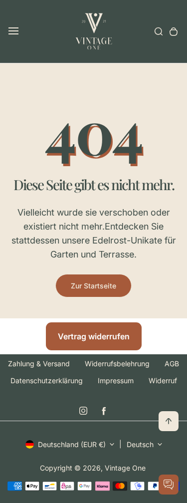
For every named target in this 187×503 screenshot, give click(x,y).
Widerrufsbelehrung (117, 363)
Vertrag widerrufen (94, 336)
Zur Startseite (93, 285)
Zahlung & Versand (39, 363)
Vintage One (125, 468)
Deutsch (140, 444)
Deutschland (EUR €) (72, 444)
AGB (172, 363)
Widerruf (163, 380)
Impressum (116, 380)
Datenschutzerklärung (46, 380)
